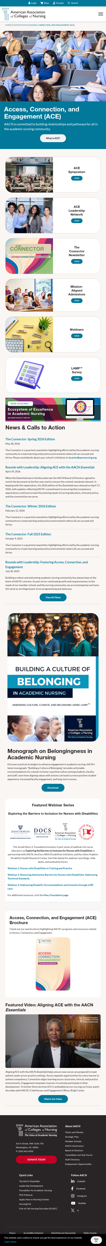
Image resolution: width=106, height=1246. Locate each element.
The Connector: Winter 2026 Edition (30, 506)
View (76, 178)
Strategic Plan (72, 1136)
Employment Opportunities (78, 1164)
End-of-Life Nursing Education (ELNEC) (38, 1208)
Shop (46, 4)
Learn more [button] (10, 1241)
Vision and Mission (74, 1132)
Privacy (12, 1233)
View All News (53, 597)
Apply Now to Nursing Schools (34, 1199)
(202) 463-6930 (25, 1151)
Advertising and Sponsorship (63, 1233)
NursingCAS (25, 1204)
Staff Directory (72, 1159)
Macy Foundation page (56, 895)
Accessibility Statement (33, 1233)
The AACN (29, 1181)
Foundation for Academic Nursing (35, 1190)
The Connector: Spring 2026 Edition (30, 439)
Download (53, 787)
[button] (73, 3)
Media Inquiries (90, 1233)
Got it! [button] (96, 1240)
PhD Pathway (26, 1195)
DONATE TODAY (36, 1159)
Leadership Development (31, 1185)
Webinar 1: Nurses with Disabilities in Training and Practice (40, 868)
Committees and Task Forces (78, 1155)
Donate (60, 3)
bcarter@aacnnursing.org (82, 457)
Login (34, 3)
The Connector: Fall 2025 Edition (28, 534)
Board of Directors (74, 1150)
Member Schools (73, 1141)
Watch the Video (53, 1099)
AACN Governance (74, 1145)
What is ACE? (53, 138)
